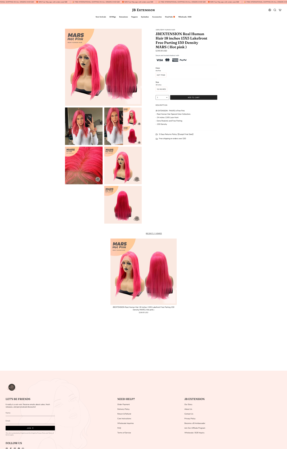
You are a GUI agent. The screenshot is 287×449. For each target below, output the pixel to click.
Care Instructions (124, 418)
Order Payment (123, 404)
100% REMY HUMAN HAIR (165, 30)
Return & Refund (124, 414)
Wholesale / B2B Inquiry (194, 432)
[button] (274, 10)
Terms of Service (124, 432)
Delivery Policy (123, 409)
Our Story (188, 404)
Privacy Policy (41, 433)
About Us (188, 409)
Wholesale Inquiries (125, 423)
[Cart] (280, 10)
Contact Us (188, 414)
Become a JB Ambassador (194, 423)
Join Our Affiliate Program (194, 428)
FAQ (119, 428)
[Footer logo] (12, 387)
